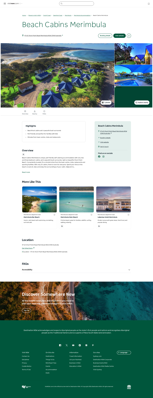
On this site (50, 352)
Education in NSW (75, 366)
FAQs (44, 114)
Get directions (27, 248)
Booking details (105, 35)
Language (123, 352)
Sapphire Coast (57, 15)
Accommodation (51, 369)
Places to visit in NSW (34, 15)
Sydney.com (97, 356)
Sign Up (26, 310)
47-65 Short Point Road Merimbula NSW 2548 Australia (43, 35)
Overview (25, 114)
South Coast (47, 15)
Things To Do (50, 359)
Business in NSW (74, 363)
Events (48, 366)
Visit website (119, 35)
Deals (47, 373)
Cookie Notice (26, 366)
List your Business (75, 359)
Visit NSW (25, 352)
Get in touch (104, 146)
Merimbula (68, 15)
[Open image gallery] (57, 107)
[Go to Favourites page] (148, 3)
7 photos (107, 102)
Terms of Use (26, 369)
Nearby (34, 114)
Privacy (24, 363)
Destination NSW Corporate (102, 359)
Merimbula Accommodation (82, 15)
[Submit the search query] (61, 3)
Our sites (96, 352)
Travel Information (75, 356)
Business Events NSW (100, 363)
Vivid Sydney (97, 369)
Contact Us (25, 356)
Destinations (50, 356)
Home (24, 15)
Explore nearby (143, 102)
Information (73, 352)
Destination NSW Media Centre (103, 366)
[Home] (13, 3)
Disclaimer (25, 359)
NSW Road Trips (51, 363)
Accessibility (27, 270)
